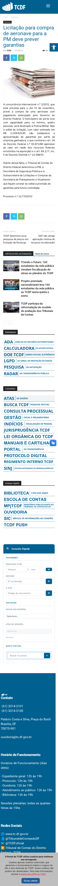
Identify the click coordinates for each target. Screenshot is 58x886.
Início (5, 17)
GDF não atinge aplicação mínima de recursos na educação (43, 239)
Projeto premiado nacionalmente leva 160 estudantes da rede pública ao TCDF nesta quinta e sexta (37, 288)
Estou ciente (30, 880)
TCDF (9, 50)
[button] (54, 47)
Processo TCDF (14, 564)
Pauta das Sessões (16, 609)
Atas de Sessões (14, 624)
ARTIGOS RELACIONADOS (18, 254)
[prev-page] (5, 323)
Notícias (14, 17)
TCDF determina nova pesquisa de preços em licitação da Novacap (15, 239)
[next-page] (10, 323)
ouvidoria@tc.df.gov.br (16, 737)
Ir (47, 655)
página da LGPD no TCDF (33, 874)
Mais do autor (42, 254)
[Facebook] (6, 58)
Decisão (10, 576)
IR (49, 569)
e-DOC (9, 588)
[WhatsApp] (21, 58)
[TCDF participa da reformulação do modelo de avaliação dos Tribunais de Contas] (11, 307)
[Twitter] (14, 58)
